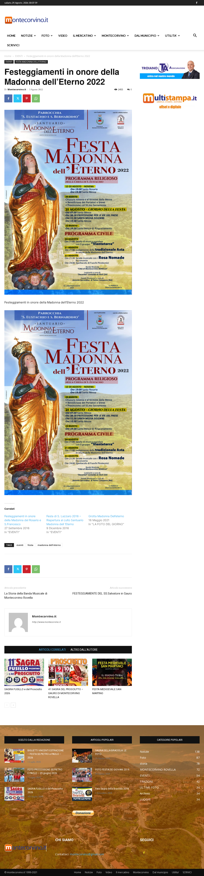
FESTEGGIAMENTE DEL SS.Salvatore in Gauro (102, 593)
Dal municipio (145, 35)
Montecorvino (114, 35)
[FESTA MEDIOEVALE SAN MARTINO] (112, 672)
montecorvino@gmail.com (87, 854)
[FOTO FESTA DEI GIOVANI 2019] (82, 775)
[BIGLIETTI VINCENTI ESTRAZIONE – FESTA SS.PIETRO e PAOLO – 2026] (14, 756)
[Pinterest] (27, 98)
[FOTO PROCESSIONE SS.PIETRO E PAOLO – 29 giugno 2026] (14, 775)
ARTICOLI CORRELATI (52, 649)
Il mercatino (83, 35)
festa (30, 544)
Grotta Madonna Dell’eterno (106, 516)
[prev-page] (6, 705)
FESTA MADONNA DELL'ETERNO (31, 61)
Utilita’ (171, 35)
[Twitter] (18, 98)
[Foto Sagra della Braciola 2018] (82, 794)
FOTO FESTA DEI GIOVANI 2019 (112, 769)
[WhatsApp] (36, 98)
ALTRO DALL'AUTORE (84, 649)
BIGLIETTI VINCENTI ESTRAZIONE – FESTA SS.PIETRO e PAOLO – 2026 (45, 754)
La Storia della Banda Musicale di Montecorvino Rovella (25, 595)
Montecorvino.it (17, 89)
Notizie (27, 35)
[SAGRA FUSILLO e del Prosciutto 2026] (24, 672)
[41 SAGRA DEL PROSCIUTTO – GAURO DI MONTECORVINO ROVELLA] (68, 672)
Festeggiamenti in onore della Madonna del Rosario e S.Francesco (22, 520)
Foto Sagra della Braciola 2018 (112, 788)
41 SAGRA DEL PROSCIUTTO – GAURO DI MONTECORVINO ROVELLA (65, 693)
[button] (195, 36)
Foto (45, 35)
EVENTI (19, 56)
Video (62, 35)
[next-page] (13, 705)
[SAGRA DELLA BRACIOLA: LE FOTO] (82, 756)
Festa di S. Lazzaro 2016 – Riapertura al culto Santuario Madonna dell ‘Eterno (64, 520)
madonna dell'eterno (49, 544)
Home (11, 35)
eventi (20, 544)
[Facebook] (197, 3)
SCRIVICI (13, 45)
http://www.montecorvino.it (46, 622)
